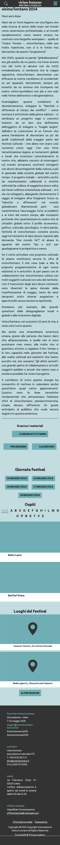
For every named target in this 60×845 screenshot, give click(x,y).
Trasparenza (40, 822)
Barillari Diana (9, 595)
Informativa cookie (22, 822)
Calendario (47, 446)
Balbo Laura (8, 555)
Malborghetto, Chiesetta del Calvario (30, 683)
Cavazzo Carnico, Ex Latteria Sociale (30, 646)
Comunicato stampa (32, 434)
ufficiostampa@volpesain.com (23, 813)
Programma (18, 446)
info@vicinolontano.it (18, 761)
